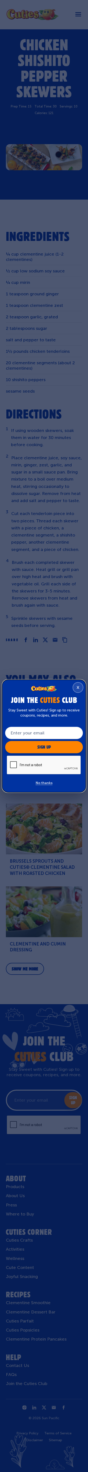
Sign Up (44, 747)
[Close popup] (78, 687)
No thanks (44, 783)
